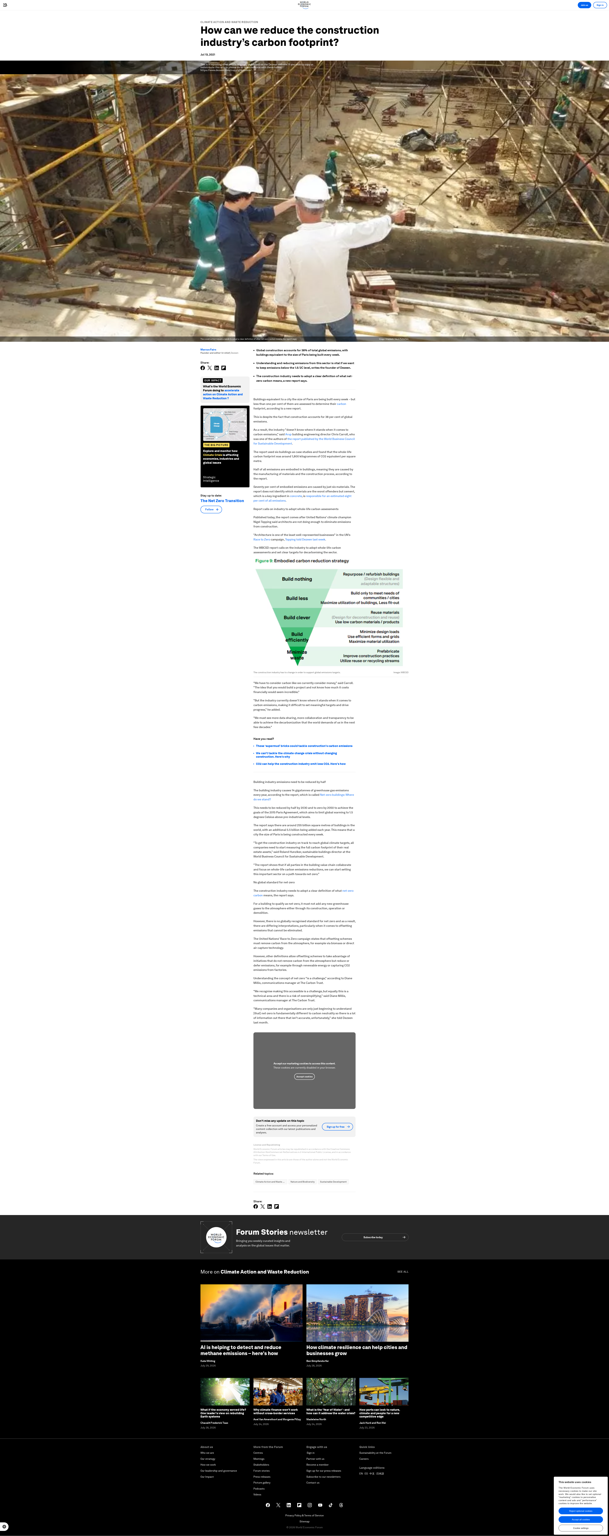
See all (403, 1271)
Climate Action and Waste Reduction (229, 22)
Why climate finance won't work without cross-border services (275, 1411)
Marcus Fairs (208, 349)
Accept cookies (304, 1076)
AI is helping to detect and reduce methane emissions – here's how (240, 1350)
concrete (296, 496)
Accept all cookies (581, 1519)
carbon (341, 403)
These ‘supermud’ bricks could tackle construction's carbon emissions (304, 746)
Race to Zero (261, 539)
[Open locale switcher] (4, 1527)
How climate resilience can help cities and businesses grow (356, 1350)
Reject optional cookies (580, 1511)
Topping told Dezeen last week (305, 539)
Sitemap (305, 1521)
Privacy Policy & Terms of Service (304, 1515)
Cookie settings (581, 1528)
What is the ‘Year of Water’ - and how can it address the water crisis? (330, 1411)
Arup (288, 434)
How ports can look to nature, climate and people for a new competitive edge (379, 1413)
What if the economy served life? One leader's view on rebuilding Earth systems (223, 1413)
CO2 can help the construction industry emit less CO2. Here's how (301, 763)
